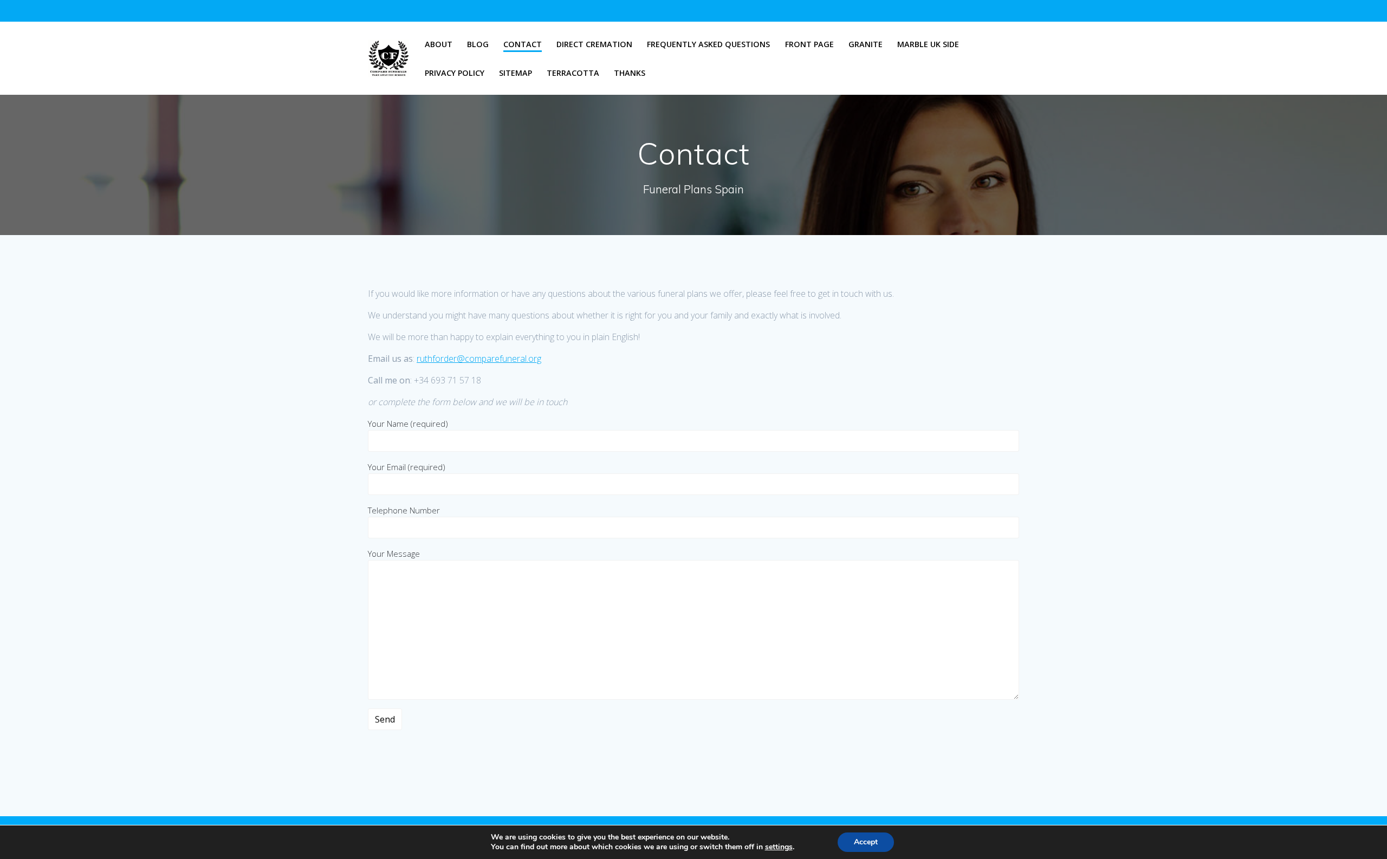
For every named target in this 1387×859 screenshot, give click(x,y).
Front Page (809, 44)
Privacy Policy (454, 73)
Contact (522, 44)
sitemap (515, 73)
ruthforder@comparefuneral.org (479, 359)
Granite (865, 44)
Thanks (629, 73)
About (438, 44)
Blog (478, 44)
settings (779, 847)
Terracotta (573, 73)
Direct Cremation (594, 44)
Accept (866, 842)
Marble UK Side (928, 44)
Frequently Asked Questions (708, 44)
